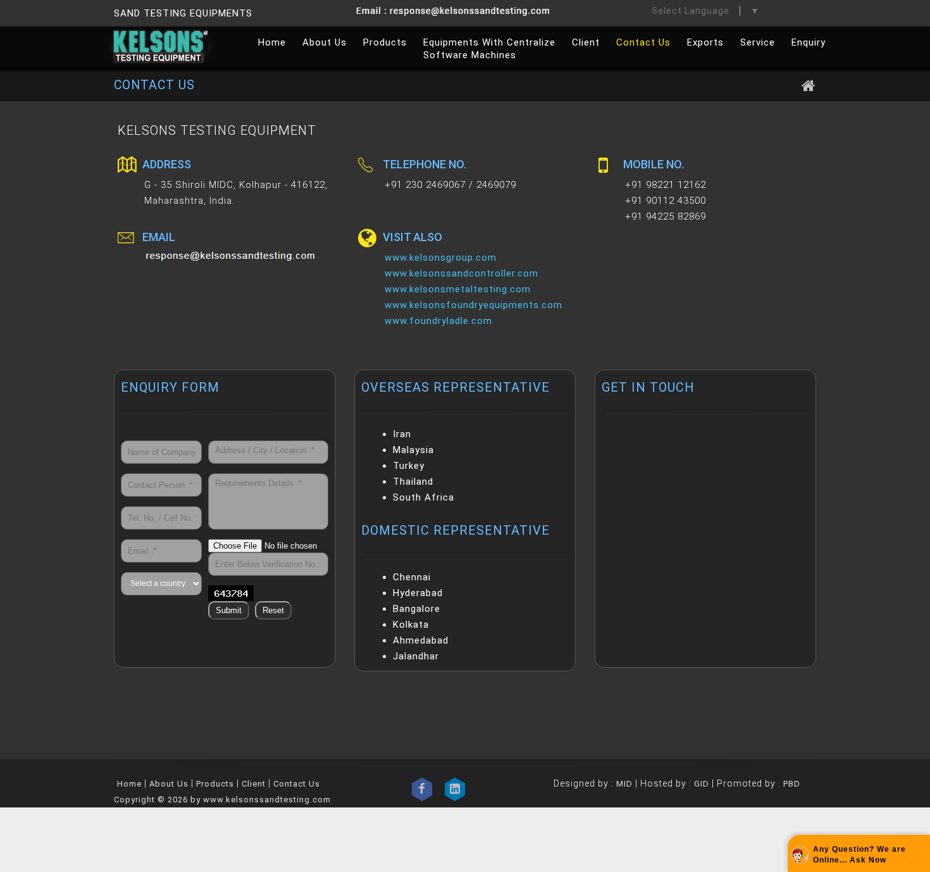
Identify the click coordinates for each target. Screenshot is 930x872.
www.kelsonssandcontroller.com (461, 273)
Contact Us (643, 42)
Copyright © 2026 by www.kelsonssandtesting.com (222, 799)
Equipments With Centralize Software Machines (489, 49)
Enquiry (808, 42)
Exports (705, 42)
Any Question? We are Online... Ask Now (859, 854)
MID (623, 783)
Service (757, 42)
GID (701, 783)
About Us (324, 42)
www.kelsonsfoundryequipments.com (473, 305)
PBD (791, 783)
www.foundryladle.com (438, 321)
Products (385, 42)
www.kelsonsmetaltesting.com (458, 289)
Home (272, 42)
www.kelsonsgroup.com (441, 257)
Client (586, 42)
